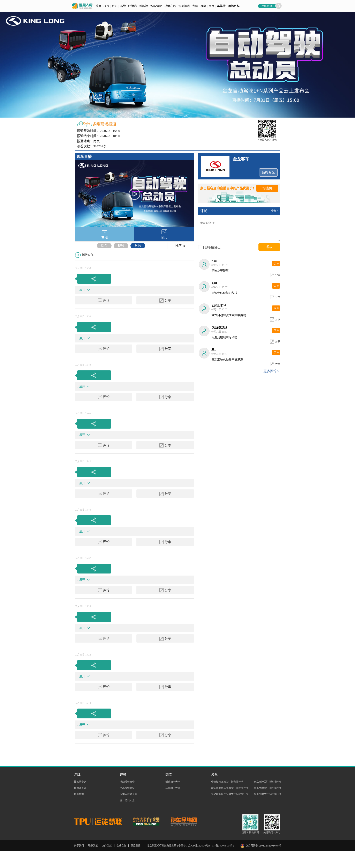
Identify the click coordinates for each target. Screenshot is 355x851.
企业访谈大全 (127, 800)
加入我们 (107, 845)
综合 (104, 245)
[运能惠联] (100, 821)
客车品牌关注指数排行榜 (267, 781)
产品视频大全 (127, 788)
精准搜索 (79, 794)
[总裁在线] (146, 821)
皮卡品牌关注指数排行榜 (267, 794)
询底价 (267, 188)
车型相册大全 (172, 788)
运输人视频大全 (128, 794)
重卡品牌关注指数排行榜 (267, 788)
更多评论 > (271, 371)
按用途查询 (80, 788)
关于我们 (79, 845)
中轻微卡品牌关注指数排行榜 (227, 781)
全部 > (274, 210)
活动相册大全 (172, 781)
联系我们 (93, 845)
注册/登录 (267, 6)
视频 (121, 245)
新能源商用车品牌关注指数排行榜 (229, 788)
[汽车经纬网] (184, 821)
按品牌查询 (80, 781)
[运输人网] (82, 6)
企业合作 (121, 845)
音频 (138, 245)
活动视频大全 (127, 781)
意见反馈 (136, 845)
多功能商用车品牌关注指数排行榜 (229, 794)
